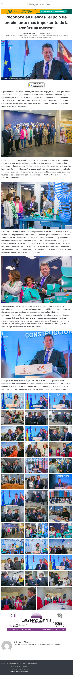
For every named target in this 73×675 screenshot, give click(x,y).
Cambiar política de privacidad (19, 671)
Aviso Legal (14, 669)
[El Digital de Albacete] (36, 3)
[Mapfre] (36, 631)
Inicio (7, 35)
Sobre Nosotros (23, 669)
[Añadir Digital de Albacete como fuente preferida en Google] (36, 85)
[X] (19, 648)
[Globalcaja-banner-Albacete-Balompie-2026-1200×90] (36, 11)
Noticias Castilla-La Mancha (18, 35)
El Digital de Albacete (29, 33)
